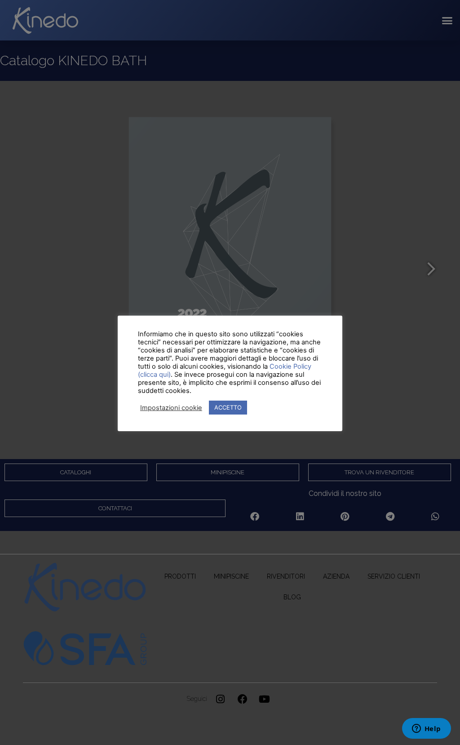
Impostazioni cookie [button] (171, 408)
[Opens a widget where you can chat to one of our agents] (426, 729)
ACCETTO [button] (228, 407)
